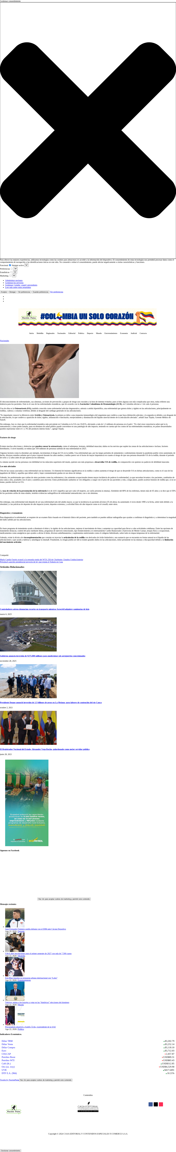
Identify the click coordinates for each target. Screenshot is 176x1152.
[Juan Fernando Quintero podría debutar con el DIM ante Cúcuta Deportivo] (14, 927)
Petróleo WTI (8, 1060)
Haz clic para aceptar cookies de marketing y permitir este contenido (64, 899)
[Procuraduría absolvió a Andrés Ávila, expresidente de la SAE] (14, 1024)
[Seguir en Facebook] (151, 1104)
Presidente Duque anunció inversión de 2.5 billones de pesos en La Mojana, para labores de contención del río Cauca (51, 702)
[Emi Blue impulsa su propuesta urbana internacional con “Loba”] (14, 976)
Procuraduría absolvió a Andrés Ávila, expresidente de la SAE (30, 1027)
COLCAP (6, 1054)
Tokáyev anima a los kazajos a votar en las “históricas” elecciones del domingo (37, 1002)
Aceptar (4, 292)
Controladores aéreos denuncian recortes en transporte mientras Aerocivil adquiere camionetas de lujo (44, 609)
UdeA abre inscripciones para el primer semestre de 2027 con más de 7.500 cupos (38, 953)
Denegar (12, 292)
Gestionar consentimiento (10, 1151)
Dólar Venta (7, 1044)
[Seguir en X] (156, 1104)
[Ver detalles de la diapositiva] (26, 845)
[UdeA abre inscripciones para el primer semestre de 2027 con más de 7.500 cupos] (14, 951)
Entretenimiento (110, 333)
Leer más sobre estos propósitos (18, 287)
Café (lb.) (6, 1063)
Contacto (143, 333)
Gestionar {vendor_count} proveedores (21, 285)
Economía (124, 333)
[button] (88, 130)
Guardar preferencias (40, 292)
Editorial (71, 333)
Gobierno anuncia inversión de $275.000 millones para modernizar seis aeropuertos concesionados (42, 656)
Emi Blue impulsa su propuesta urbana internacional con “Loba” (31, 978)
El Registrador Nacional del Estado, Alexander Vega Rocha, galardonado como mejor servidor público (45, 749)
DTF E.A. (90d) (9, 1073)
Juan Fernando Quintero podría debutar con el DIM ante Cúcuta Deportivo (35, 929)
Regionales (50, 333)
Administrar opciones (14, 280)
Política (81, 333)
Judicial (134, 333)
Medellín (40, 333)
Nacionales (61, 333)
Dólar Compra (8, 1047)
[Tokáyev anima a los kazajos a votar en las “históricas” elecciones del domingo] (14, 1000)
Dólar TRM (7, 1041)
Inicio (31, 333)
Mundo (99, 333)
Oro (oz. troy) (8, 1066)
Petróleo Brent (8, 1057)
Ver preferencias (24, 292)
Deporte (90, 333)
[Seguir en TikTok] (161, 1104)
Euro (4, 1050)
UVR (4, 1070)
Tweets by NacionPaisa (35, 1080)
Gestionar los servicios (14, 283)
